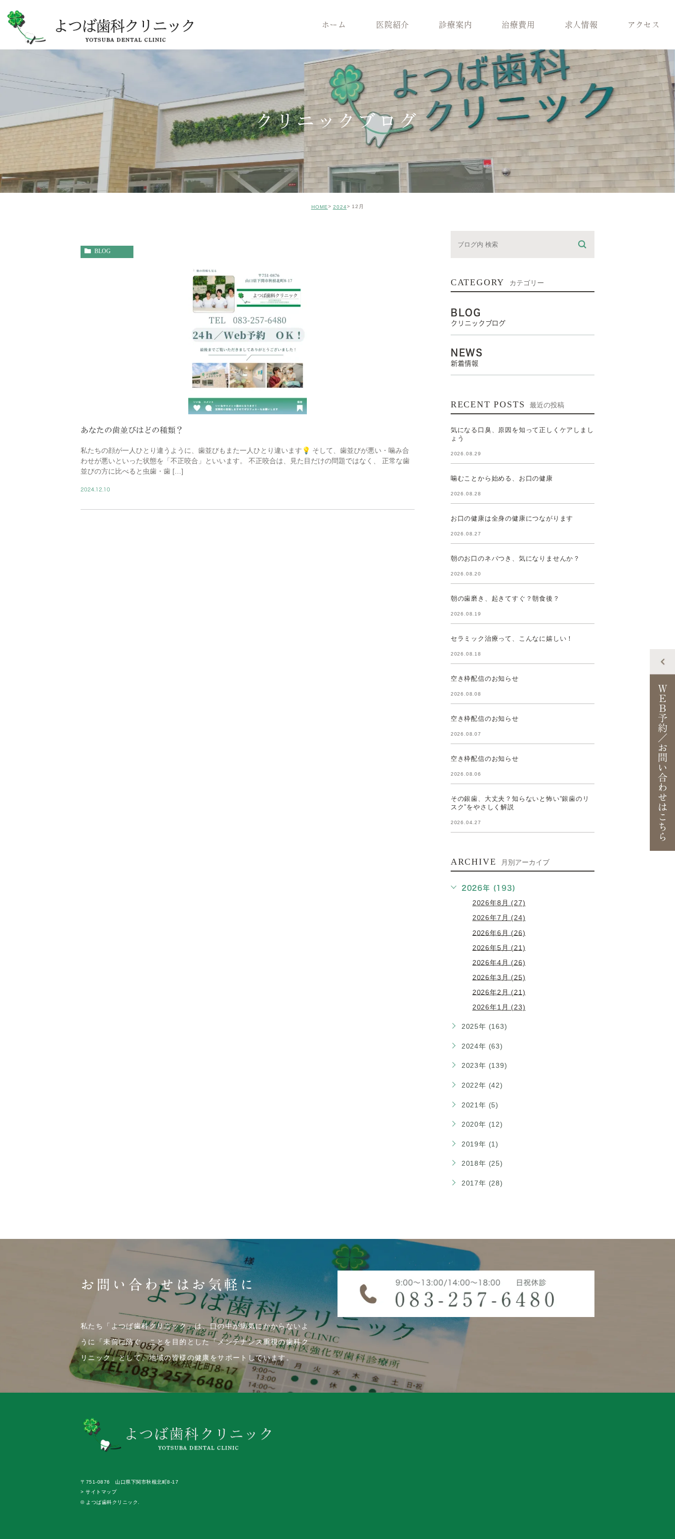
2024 (340, 207)
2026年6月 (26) (499, 932)
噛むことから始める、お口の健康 (502, 478)
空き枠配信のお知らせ (485, 678)
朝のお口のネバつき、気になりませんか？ (515, 558)
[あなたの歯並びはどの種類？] (247, 405)
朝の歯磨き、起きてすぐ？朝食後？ (505, 598)
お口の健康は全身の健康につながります (512, 518)
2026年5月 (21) (499, 947)
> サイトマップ (99, 1492)
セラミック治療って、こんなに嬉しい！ (512, 638)
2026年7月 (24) (499, 918)
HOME (319, 207)
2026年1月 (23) (499, 1007)
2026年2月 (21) (499, 992)
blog (102, 251)
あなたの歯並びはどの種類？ (132, 430)
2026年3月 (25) (499, 977)
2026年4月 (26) (499, 962)
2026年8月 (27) (499, 903)
